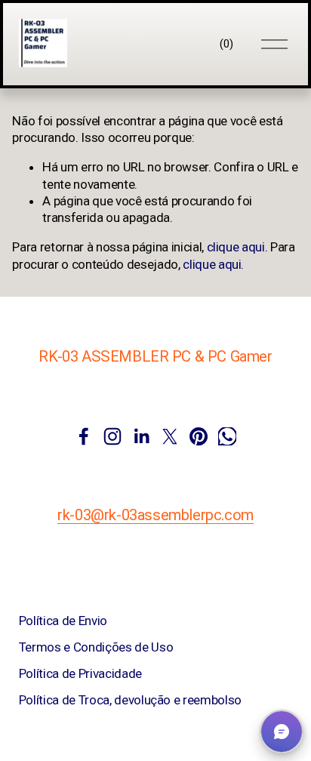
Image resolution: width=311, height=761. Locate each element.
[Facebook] (84, 436)
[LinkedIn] (141, 436)
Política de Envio (63, 620)
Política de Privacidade (80, 673)
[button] (281, 731)
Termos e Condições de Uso (96, 647)
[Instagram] (112, 436)
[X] (170, 436)
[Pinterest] (198, 436)
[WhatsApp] (227, 436)
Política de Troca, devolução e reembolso (130, 699)
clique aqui (236, 246)
